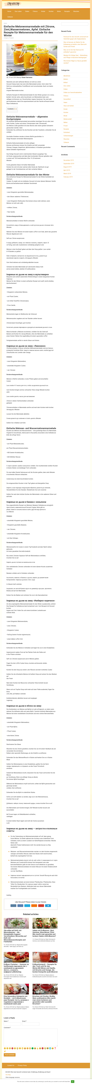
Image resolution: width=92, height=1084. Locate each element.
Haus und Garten (69, 106)
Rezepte (67, 11)
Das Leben (18, 11)
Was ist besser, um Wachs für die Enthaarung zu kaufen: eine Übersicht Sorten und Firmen (75, 44)
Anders (66, 79)
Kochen (51, 11)
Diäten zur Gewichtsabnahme (73, 92)
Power (66, 126)
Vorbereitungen (68, 136)
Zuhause (10, 17)
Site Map (8, 1075)
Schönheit (67, 132)
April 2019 (67, 170)
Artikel (66, 82)
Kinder (43, 11)
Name (6, 1021)
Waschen (76, 11)
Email (24, 1021)
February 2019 (68, 177)
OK (72, 1081)
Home (9, 11)
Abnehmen (67, 76)
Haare (65, 102)
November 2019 (69, 160)
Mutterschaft (68, 119)
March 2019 (67, 173)
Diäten (27, 11)
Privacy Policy (22, 1065)
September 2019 (69, 163)
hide (15, 109)
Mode (59, 11)
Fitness (35, 11)
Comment (7, 1027)
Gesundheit (67, 99)
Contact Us (10, 1065)
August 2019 (68, 167)
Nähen (65, 122)
